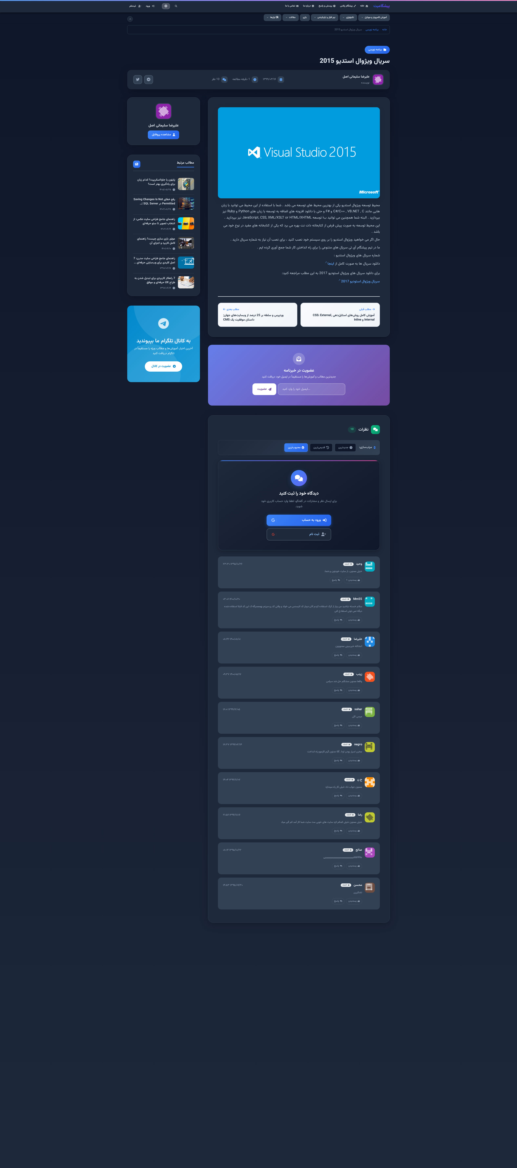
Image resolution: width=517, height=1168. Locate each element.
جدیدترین (343, 448)
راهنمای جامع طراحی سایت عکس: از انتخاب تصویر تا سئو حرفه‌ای (154, 221)
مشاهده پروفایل (161, 134)
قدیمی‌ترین (319, 448)
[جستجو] (175, 6)
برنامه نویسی (372, 30)
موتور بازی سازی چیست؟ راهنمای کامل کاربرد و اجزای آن (156, 241)
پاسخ (334, 580)
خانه (362, 6)
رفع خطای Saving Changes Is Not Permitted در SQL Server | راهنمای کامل (154, 203)
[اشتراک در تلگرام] (148, 79)
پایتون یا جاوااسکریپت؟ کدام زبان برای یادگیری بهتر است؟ (156, 182)
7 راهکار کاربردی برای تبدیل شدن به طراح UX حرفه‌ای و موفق (155, 280)
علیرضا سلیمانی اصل (356, 76)
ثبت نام (314, 534)
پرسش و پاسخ (325, 6)
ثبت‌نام (132, 6)
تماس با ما (290, 6)
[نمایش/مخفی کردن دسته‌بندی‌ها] (130, 19)
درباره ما (307, 6)
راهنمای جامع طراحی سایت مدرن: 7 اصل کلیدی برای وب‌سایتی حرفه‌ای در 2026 (154, 262)
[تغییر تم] (166, 6)
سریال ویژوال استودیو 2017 (360, 281)
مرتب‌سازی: (365, 447)
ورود (148, 6)
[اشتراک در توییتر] (137, 79)
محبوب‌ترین (294, 448)
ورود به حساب (311, 520)
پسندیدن (351, 580)
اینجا (331, 263)
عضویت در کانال (161, 366)
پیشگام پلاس (346, 6)
